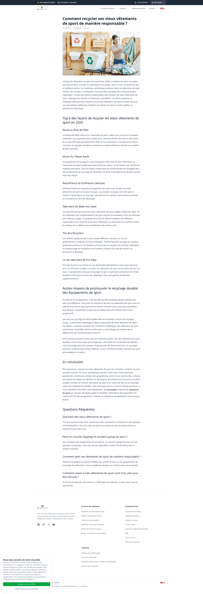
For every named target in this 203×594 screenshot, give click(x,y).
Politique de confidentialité (90, 553)
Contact (151, 8)
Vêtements (77, 28)
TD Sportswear (110, 389)
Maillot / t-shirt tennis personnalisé (93, 533)
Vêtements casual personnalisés (92, 525)
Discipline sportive (107, 8)
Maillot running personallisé (91, 516)
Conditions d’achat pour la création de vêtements (98, 562)
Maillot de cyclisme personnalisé (92, 512)
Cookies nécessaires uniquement (26, 589)
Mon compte (158, 2)
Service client (130, 525)
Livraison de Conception (89, 566)
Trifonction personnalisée (90, 520)
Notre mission (130, 538)
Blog (126, 533)
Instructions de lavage (133, 512)
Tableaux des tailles (139, 8)
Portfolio (123, 8)
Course (86, 28)
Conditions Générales (88, 557)
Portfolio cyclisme (131, 520)
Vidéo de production (132, 542)
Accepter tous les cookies (27, 584)
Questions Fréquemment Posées (136, 529)
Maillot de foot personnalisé (91, 529)
